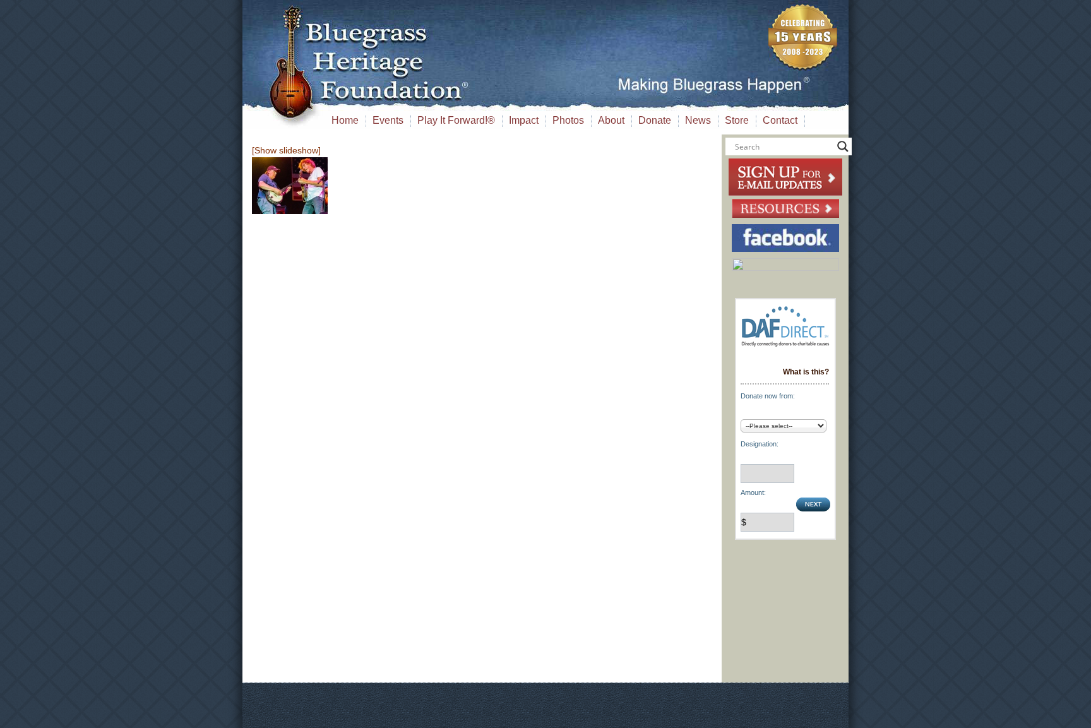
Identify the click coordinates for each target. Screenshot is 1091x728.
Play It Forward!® (456, 120)
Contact (780, 120)
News (698, 120)
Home (345, 120)
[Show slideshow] (286, 150)
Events (388, 120)
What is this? (806, 371)
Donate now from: (768, 396)
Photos (568, 120)
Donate (654, 120)
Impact (524, 120)
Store (737, 120)
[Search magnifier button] (843, 146)
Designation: (759, 444)
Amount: (753, 492)
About (611, 120)
